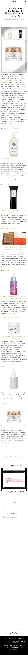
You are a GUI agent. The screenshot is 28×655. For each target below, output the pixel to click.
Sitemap (7, 647)
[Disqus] (14, 562)
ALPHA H (5, 367)
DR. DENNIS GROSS (8, 228)
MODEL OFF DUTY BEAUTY (11, 128)
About (22, 645)
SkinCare (21, 19)
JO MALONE (6, 184)
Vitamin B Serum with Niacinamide (14, 390)
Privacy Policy (8, 645)
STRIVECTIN (6, 271)
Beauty (17, 19)
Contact (16, 645)
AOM (14, 2)
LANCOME (5, 407)
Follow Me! (14, 633)
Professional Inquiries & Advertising (14, 638)
